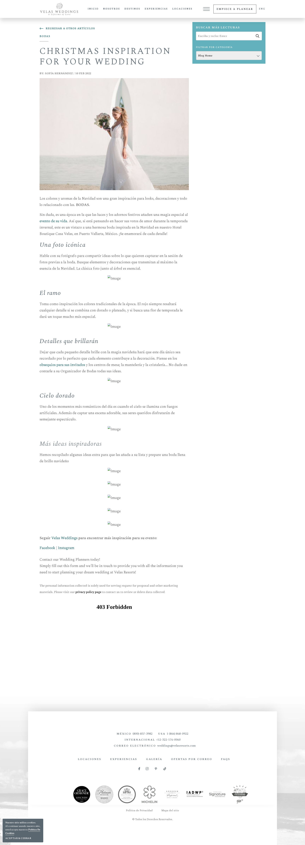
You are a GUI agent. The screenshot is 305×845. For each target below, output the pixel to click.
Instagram (66, 548)
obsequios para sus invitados (62, 365)
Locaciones (182, 9)
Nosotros (111, 9)
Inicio (93, 9)
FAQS (225, 759)
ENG (262, 9)
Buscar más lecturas (218, 28)
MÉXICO (134, 733)
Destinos (132, 9)
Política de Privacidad (139, 810)
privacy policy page (88, 592)
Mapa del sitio (170, 810)
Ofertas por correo (191, 759)
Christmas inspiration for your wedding (105, 56)
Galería (154, 759)
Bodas (45, 36)
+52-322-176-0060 (168, 739)
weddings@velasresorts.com (176, 745)
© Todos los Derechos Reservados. (152, 819)
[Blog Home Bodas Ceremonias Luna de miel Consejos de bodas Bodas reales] (229, 55)
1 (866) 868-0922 (177, 733)
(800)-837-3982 (142, 733)
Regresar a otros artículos (70, 28)
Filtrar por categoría (214, 47)
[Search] (257, 36)
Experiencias (156, 9)
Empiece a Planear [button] (235, 9)
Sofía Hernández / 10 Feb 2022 (65, 73)
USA (173, 733)
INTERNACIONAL (153, 739)
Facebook (47, 548)
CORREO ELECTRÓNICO (155, 745)
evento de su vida (53, 221)
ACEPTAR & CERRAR (18, 838)
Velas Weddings (64, 538)
